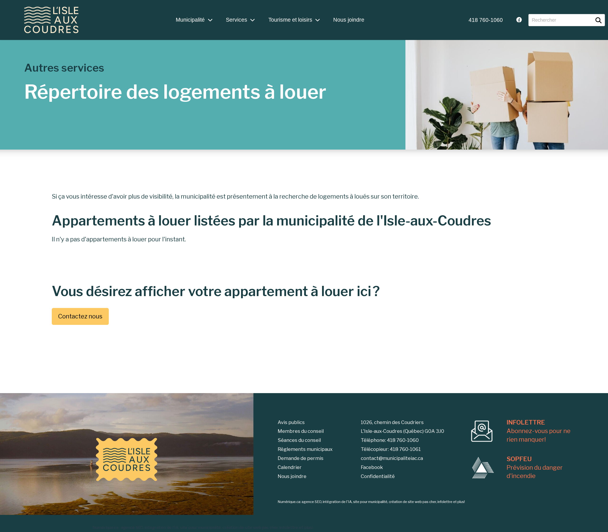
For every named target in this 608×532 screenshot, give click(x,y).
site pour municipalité (200, 527)
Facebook (372, 467)
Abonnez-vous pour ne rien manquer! (538, 431)
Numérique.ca (105, 527)
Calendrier (290, 467)
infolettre (289, 527)
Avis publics (291, 422)
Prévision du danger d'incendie (535, 467)
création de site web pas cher (250, 527)
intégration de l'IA (161, 527)
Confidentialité (378, 476)
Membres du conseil (301, 431)
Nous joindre (348, 20)
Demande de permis (300, 458)
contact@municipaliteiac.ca (392, 458)
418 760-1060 (486, 20)
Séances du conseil (299, 440)
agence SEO (132, 527)
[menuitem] (485, 20)
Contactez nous (80, 316)
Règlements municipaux (305, 449)
